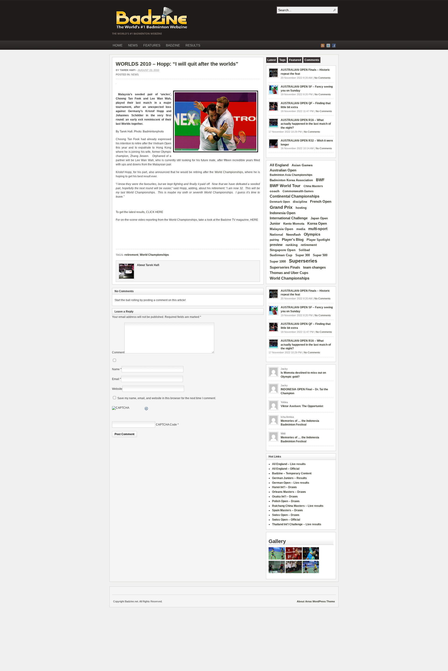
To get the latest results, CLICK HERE (139, 212)
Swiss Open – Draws (285, 515)
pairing (274, 239)
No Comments (322, 77)
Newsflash (293, 234)
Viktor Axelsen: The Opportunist (302, 406)
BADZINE (173, 45)
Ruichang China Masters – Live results (297, 506)
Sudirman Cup (281, 255)
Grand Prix (281, 207)
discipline (300, 201)
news (135, 74)
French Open (320, 201)
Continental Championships (294, 196)
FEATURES (151, 45)
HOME (117, 45)
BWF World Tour (285, 186)
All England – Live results (289, 464)
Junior (275, 223)
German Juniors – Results (289, 478)
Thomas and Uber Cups (289, 273)
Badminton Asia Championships (291, 175)
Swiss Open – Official (286, 519)
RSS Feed (323, 45)
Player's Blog (293, 239)
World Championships (229, 172)
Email (115, 379)
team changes (314, 267)
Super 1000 (278, 261)
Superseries (303, 261)
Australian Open (283, 170)
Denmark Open (280, 201)
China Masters (313, 186)
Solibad (304, 250)
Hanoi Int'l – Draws (284, 487)
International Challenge (289, 218)
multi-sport (317, 229)
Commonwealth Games (298, 191)
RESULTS (193, 45)
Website (117, 389)
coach (275, 191)
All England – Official (285, 468)
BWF (320, 180)
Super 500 (320, 255)
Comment (118, 352)
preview (276, 245)
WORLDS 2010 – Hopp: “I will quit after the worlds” (177, 64)
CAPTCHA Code (166, 424)
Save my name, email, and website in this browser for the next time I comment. (166, 398)
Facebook (334, 45)
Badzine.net (152, 18)
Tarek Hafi (127, 70)
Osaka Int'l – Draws (285, 496)
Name (116, 369)
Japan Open (319, 218)
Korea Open (317, 223)
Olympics (312, 234)
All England (279, 165)
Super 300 (302, 255)
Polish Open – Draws (286, 501)
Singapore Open (283, 250)
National (276, 234)
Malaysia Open (281, 229)
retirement (218, 188)
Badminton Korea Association (291, 180)
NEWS (133, 45)
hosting (301, 207)
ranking (292, 245)
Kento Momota (293, 223)
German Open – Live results (290, 482)
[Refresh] (146, 409)
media (300, 229)
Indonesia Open (282, 213)
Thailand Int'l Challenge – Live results (296, 524)
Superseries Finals (285, 267)
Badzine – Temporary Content (292, 473)
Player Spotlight (318, 239)
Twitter (328, 45)
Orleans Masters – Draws (289, 491)
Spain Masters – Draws (287, 510)
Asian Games (302, 165)
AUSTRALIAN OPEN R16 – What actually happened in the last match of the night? (306, 124)
